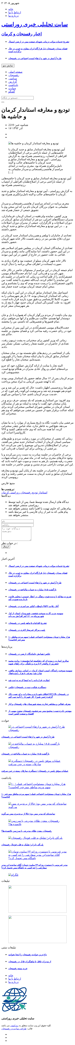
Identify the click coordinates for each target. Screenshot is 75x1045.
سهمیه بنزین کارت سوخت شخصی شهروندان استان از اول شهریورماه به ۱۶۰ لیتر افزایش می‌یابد (35, 614)
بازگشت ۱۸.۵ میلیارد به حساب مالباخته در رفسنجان (32, 589)
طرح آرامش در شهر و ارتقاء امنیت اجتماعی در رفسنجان (34, 58)
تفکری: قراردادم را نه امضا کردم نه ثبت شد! (29, 680)
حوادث (12, 88)
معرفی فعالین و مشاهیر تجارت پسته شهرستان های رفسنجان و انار (39, 704)
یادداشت (13, 85)
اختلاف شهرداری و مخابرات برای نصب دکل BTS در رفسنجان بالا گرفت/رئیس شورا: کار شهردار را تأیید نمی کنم (38, 695)
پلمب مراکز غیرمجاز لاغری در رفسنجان (26, 630)
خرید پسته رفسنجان (17, 968)
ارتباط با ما (14, 12)
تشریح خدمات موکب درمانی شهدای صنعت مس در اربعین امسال (38, 41)
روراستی (14, 492)
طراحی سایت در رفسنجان (13, 1028)
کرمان (5, 492)
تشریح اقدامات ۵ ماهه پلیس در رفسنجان (27, 623)
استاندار (42, 492)
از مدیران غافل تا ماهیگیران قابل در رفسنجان (29, 961)
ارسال (6, 546)
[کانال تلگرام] (37, 874)
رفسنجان (13, 75)
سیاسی (12, 78)
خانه (10, 9)
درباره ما (13, 15)
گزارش (12, 81)
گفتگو (11, 91)
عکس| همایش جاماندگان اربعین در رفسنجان (29, 654)
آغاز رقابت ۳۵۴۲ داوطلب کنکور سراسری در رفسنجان (33, 606)
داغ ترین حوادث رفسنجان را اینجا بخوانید (27, 954)
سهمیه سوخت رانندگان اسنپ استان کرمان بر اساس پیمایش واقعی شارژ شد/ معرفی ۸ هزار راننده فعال (40, 672)
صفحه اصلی (15, 71)
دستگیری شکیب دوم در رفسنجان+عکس (27, 687)
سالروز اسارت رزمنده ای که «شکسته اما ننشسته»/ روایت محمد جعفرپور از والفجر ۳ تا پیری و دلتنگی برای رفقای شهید (38, 662)
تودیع (34, 492)
